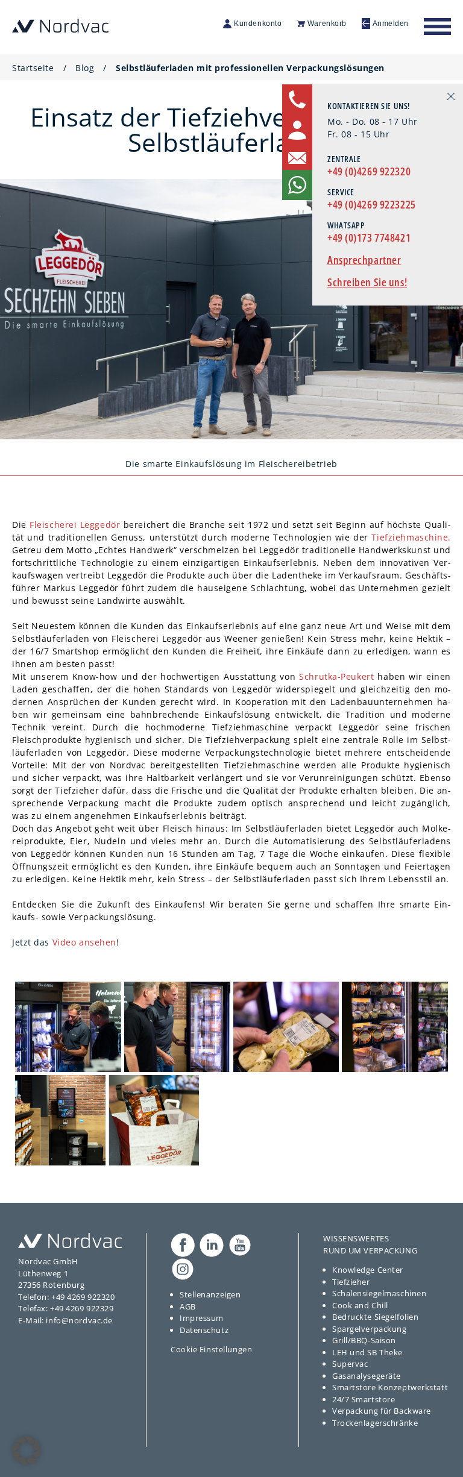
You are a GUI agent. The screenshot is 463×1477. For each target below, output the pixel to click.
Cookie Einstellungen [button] (211, 1349)
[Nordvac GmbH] (60, 25)
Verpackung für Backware (381, 1410)
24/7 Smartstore (363, 1399)
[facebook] (183, 1245)
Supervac (350, 1363)
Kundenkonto (258, 23)
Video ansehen (84, 942)
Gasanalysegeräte (366, 1375)
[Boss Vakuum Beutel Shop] (70, 1240)
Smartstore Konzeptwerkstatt (390, 1387)
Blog (84, 68)
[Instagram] (183, 1269)
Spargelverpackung (369, 1328)
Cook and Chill (360, 1305)
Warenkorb (327, 23)
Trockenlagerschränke (375, 1422)
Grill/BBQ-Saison (364, 1340)
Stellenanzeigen (210, 1294)
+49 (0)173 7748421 (369, 237)
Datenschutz (204, 1330)
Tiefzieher (351, 1281)
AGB (188, 1306)
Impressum (202, 1317)
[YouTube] (240, 1245)
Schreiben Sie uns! (367, 282)
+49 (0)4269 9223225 (371, 204)
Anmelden (391, 23)
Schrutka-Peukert (336, 676)
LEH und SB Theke (367, 1352)
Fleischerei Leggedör (75, 524)
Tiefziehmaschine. (411, 537)
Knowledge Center (367, 1269)
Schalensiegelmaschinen (379, 1293)
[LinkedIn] (212, 1245)
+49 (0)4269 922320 (369, 171)
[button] (26, 1450)
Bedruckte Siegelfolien (375, 1316)
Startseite (33, 68)
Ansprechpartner (364, 259)
